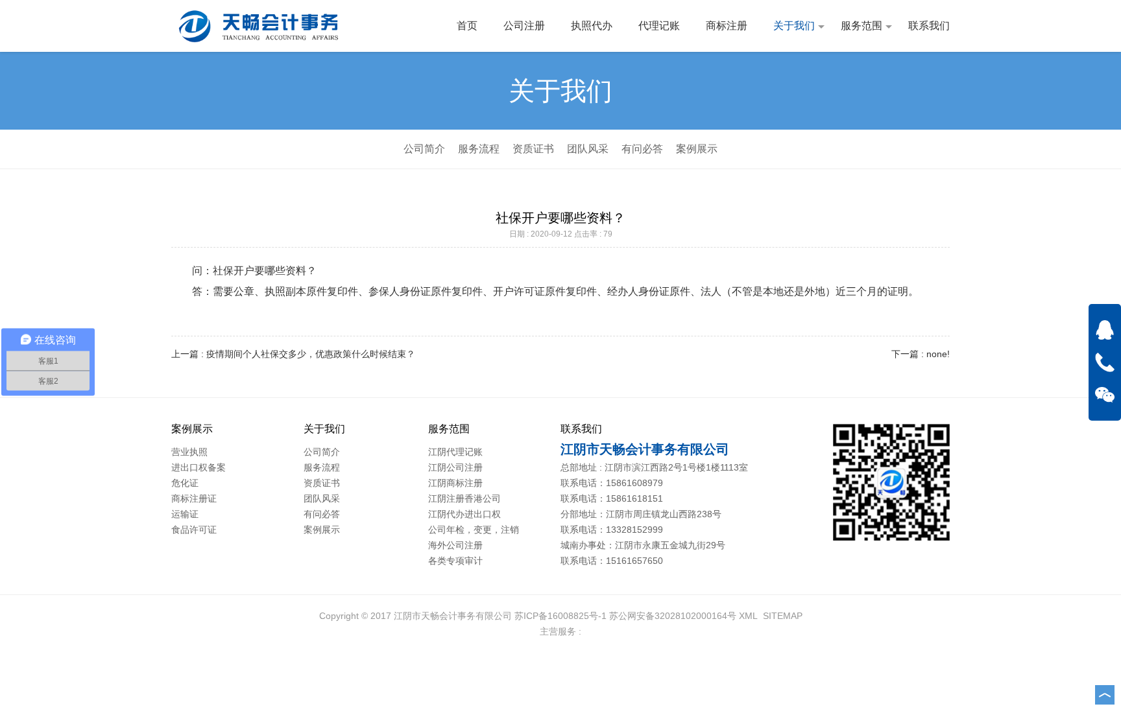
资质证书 (533, 148)
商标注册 (726, 25)
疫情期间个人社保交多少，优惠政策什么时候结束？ (310, 354)
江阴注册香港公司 (464, 498)
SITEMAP (782, 616)
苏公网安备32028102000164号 (672, 616)
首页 (467, 25)
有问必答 (642, 148)
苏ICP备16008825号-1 (560, 616)
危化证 (185, 483)
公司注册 (524, 25)
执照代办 (591, 25)
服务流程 (479, 148)
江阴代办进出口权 (464, 514)
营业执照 (189, 452)
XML (748, 616)
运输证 (185, 514)
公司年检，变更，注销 (473, 529)
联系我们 (929, 25)
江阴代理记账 (455, 452)
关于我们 (794, 25)
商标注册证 (194, 498)
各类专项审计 (455, 560)
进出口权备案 (198, 467)
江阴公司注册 (455, 467)
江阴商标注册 (455, 483)
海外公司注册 (455, 545)
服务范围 (861, 25)
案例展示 (696, 148)
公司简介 (424, 148)
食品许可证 (194, 529)
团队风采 (588, 148)
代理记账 (659, 25)
